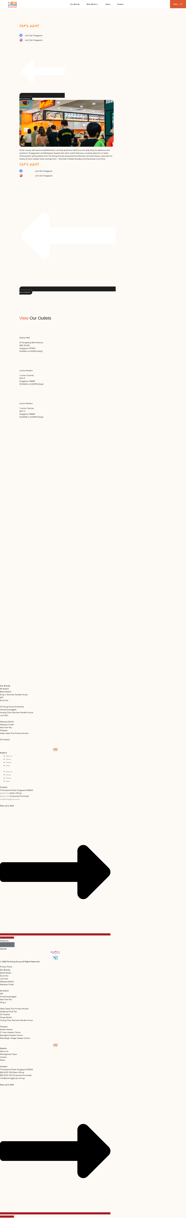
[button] (98, 4)
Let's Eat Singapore (33, 35)
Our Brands (75, 4)
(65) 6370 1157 (4, 796)
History (8, 759)
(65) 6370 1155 (4, 793)
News (108, 4)
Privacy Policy (6, 966)
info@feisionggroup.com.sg (10, 799)
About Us (9, 756)
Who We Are (92, 4)
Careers (120, 4)
